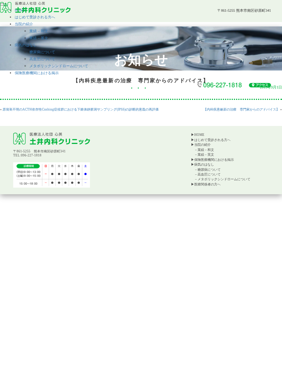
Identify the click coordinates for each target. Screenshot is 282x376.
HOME (199, 135)
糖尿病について (42, 52)
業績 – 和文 (38, 31)
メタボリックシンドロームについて (58, 66)
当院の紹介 (24, 24)
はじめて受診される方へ (35, 17)
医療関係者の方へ (207, 184)
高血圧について (42, 59)
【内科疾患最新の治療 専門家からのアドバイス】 (241, 109)
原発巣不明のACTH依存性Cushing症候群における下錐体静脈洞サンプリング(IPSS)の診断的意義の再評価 (81, 109)
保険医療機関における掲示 (37, 73)
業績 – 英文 (38, 38)
